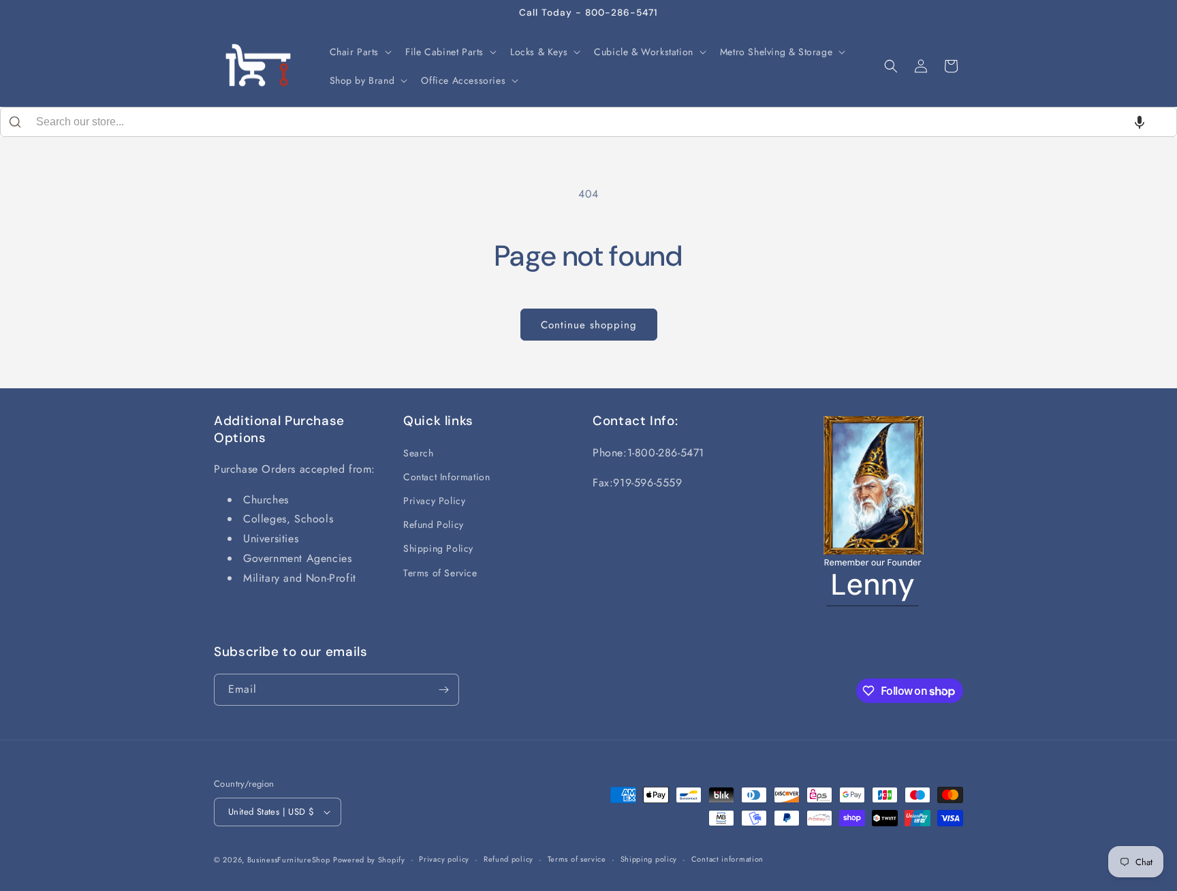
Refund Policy (433, 524)
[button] (359, 51)
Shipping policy (649, 859)
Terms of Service (440, 573)
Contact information (727, 859)
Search (418, 453)
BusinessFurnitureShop (288, 859)
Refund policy (508, 859)
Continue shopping (589, 324)
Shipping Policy (438, 548)
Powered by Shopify (369, 859)
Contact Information (446, 477)
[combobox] (588, 122)
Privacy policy (444, 859)
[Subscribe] (443, 690)
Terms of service (577, 859)
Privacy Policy (434, 500)
